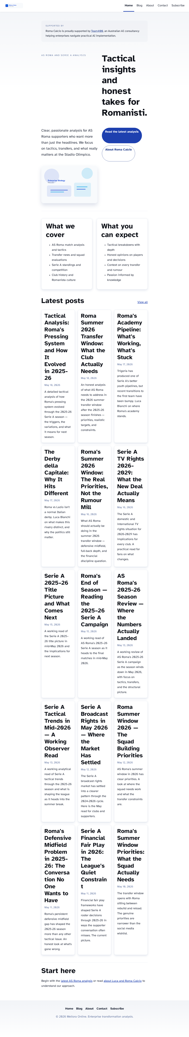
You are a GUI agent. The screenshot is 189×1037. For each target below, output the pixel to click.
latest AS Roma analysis (76, 981)
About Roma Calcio (118, 149)
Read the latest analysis (122, 131)
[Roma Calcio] (14, 6)
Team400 (97, 31)
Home (129, 5)
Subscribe (178, 5)
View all (142, 302)
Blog (139, 5)
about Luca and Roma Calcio (123, 981)
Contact (163, 5)
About (150, 5)
